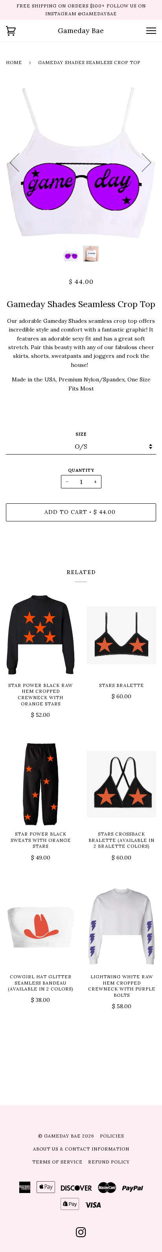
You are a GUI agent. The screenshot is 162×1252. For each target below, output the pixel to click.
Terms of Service (57, 1162)
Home (14, 62)
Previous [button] (19, 162)
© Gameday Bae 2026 (66, 1136)
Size (81, 434)
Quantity (81, 470)
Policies (112, 1136)
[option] (81, 162)
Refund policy (109, 1162)
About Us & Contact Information (81, 1149)
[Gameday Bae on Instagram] (81, 1234)
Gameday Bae (81, 30)
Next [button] (141, 162)
